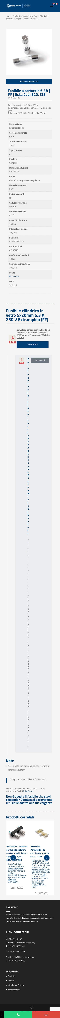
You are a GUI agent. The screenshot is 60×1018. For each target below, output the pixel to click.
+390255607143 (17, 951)
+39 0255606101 (17, 946)
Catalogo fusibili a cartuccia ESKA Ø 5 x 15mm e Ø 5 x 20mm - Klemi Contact (28, 446)
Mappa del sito (14, 989)
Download (40, 360)
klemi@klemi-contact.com (23, 957)
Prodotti (16, 15)
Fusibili (36, 15)
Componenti (26, 15)
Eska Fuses (28, 791)
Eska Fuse (14, 276)
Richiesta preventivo (29, 81)
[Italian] (56, 3)
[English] (54, 3)
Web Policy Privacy (16, 985)
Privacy (11, 980)
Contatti (11, 976)
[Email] (46, 1014)
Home (8, 15)
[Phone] (18, 1014)
